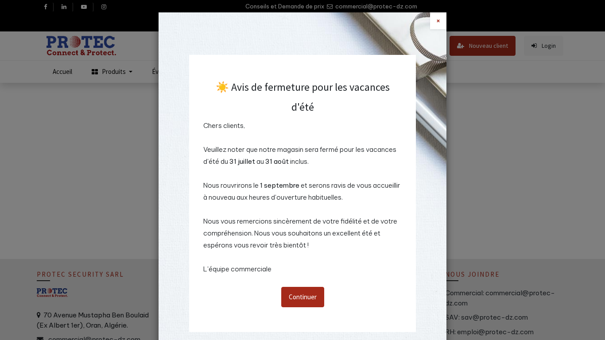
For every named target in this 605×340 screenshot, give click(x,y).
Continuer (303, 297)
